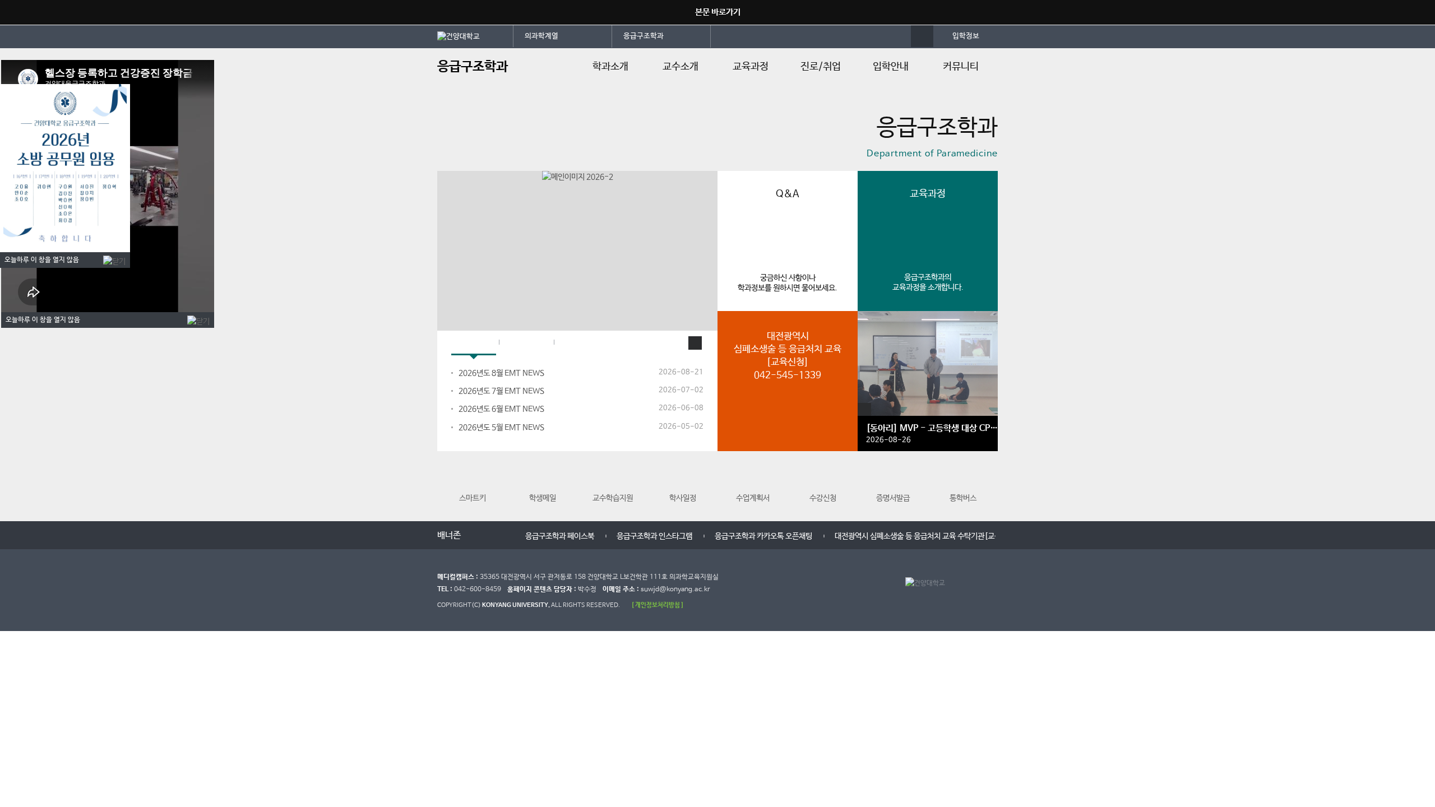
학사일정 (682, 498)
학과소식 (473, 343)
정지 (442, 157)
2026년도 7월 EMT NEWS (501, 391)
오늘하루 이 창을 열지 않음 (41, 260)
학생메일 (542, 498)
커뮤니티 (961, 66)
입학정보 (965, 36)
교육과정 (751, 66)
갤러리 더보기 (864, 409)
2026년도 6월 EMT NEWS (501, 409)
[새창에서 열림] (475, 36)
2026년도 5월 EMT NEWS (501, 427)
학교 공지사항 (588, 343)
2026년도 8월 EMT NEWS (501, 373)
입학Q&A (526, 343)
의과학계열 (541, 36)
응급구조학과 (643, 36)
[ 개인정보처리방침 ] (657, 605)
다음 (500, 534)
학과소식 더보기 (695, 343)
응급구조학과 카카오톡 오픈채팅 (763, 536)
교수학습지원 (612, 498)
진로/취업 (820, 66)
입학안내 (891, 66)
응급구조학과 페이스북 (559, 536)
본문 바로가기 (717, 12)
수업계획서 (753, 498)
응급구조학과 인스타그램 (654, 536)
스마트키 (472, 498)
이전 (477, 534)
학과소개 (610, 66)
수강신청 (822, 498)
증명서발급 (893, 498)
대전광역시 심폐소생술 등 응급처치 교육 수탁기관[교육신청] (926, 536)
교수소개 (680, 66)
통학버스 (963, 498)
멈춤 (488, 534)
